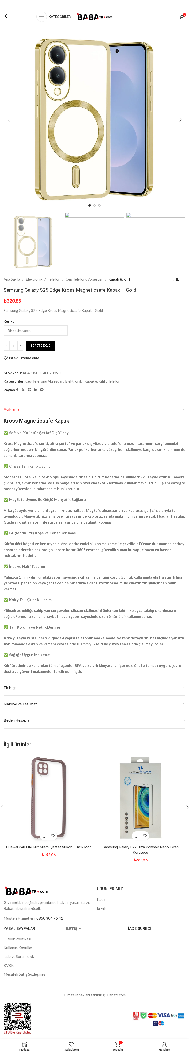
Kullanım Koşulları (18, 947)
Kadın (101, 899)
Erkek (101, 908)
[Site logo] (94, 16)
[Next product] (182, 279)
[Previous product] (173, 279)
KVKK (9, 965)
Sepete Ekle (40, 345)
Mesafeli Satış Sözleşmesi (25, 974)
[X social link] (23, 390)
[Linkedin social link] (36, 390)
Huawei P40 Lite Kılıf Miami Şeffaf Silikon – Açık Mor (48, 847)
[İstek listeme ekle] (52, 835)
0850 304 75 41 (49, 918)
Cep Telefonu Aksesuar (84, 279)
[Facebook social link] (17, 390)
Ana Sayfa (12, 279)
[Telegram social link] (42, 390)
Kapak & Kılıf (119, 279)
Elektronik (34, 279)
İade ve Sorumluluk (19, 956)
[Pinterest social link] (29, 390)
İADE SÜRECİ (139, 928)
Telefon (54, 279)
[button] (44, 835)
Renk (8, 321)
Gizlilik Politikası (17, 939)
